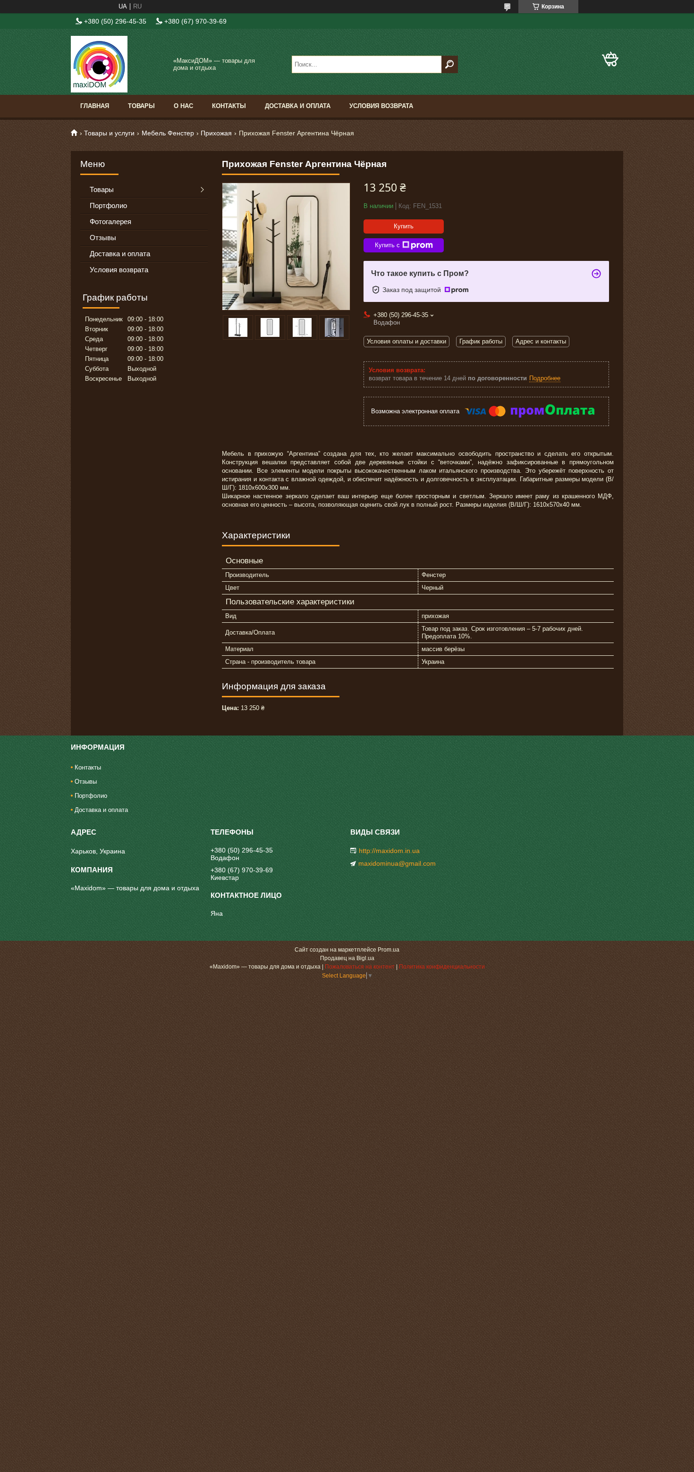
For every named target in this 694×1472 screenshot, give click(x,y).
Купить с (387, 245)
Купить (404, 226)
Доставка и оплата (297, 105)
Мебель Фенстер (168, 133)
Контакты (229, 105)
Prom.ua (388, 949)
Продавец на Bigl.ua (347, 958)
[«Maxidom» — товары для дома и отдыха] (118, 64)
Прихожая (216, 133)
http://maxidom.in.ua (389, 850)
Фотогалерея (110, 221)
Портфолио (108, 205)
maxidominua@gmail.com (397, 863)
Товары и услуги (109, 133)
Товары (141, 105)
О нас (183, 105)
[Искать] (449, 64)
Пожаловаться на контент (360, 966)
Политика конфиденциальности (442, 966)
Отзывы (103, 238)
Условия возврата (381, 105)
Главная (94, 105)
